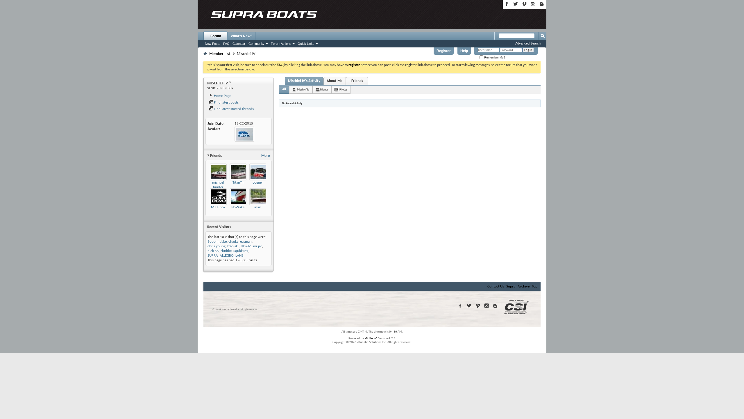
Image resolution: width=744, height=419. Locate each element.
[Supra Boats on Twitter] (516, 4)
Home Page (222, 96)
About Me (335, 81)
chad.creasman (240, 242)
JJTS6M (245, 246)
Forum (215, 36)
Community (256, 43)
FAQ (226, 43)
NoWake (237, 207)
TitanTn (238, 182)
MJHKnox (218, 207)
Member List (219, 53)
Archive (524, 286)
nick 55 (213, 251)
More (265, 156)
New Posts (212, 43)
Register (444, 51)
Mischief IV (303, 89)
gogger (258, 182)
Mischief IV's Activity (304, 81)
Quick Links (306, 43)
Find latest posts (226, 102)
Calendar (239, 43)
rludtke (226, 251)
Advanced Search (528, 43)
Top (534, 286)
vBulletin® (371, 338)
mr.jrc (257, 246)
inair (257, 207)
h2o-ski (233, 246)
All (284, 89)
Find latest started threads (233, 109)
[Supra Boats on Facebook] (507, 4)
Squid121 (240, 251)
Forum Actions (281, 43)
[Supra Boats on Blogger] (542, 4)
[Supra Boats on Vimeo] (524, 4)
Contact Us (495, 286)
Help (464, 51)
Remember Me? (494, 57)
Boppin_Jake (217, 242)
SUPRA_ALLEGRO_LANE (225, 256)
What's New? (241, 36)
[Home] (264, 14)
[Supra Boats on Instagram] (533, 4)
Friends (357, 81)
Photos (343, 89)
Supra (510, 286)
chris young (217, 246)
